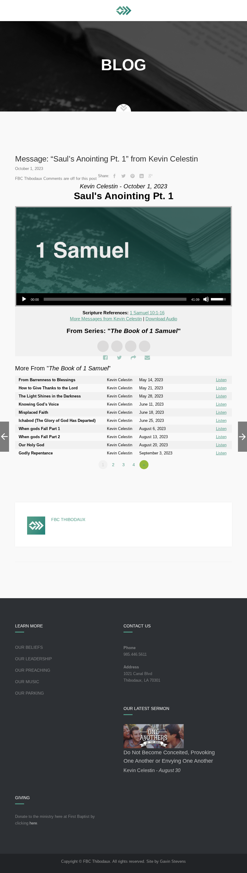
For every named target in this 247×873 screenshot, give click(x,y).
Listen (221, 380)
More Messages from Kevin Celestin (106, 318)
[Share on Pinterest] (132, 176)
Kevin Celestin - (152, 770)
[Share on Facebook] (114, 176)
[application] (123, 299)
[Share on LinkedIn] (141, 176)
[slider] (115, 299)
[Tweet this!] (123, 176)
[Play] (24, 299)
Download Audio (161, 318)
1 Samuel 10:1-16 (147, 312)
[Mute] (206, 299)
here (33, 823)
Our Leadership (33, 658)
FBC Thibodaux (68, 519)
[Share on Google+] (151, 176)
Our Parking (29, 693)
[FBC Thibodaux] (123, 10)
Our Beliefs (29, 647)
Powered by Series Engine (209, 481)
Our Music (27, 681)
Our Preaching (32, 670)
